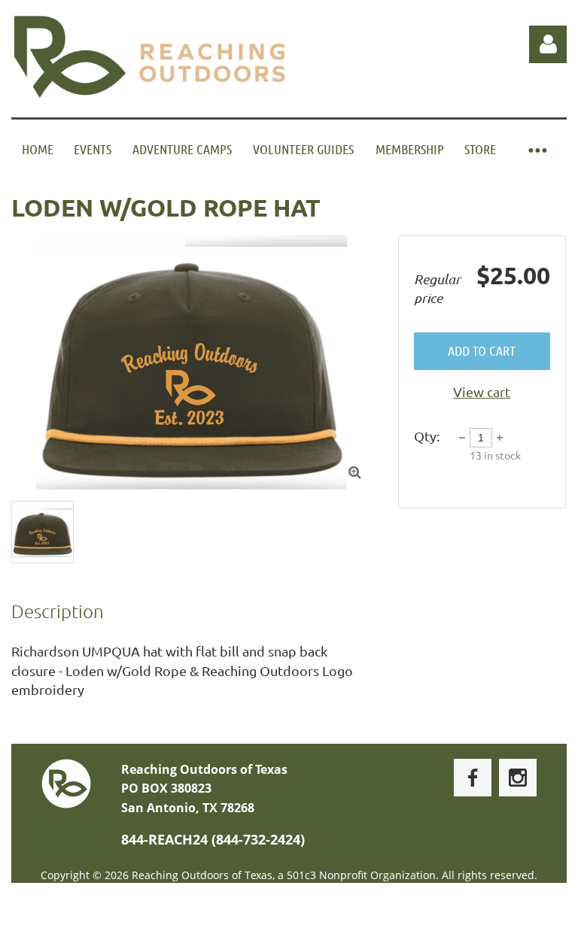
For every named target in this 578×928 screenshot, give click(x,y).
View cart (481, 391)
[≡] (537, 149)
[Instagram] (518, 777)
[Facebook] (472, 777)
